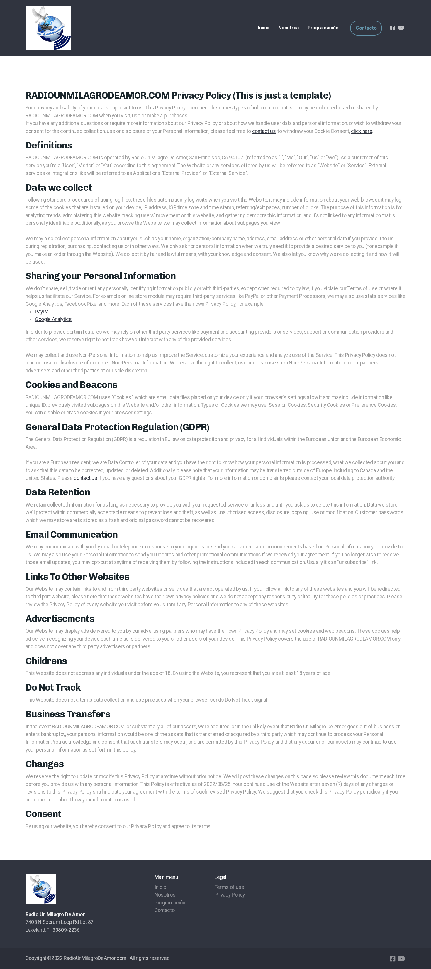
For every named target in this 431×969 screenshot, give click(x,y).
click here (361, 131)
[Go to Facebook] (392, 27)
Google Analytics (53, 319)
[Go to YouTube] (401, 27)
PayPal (42, 312)
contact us (264, 131)
